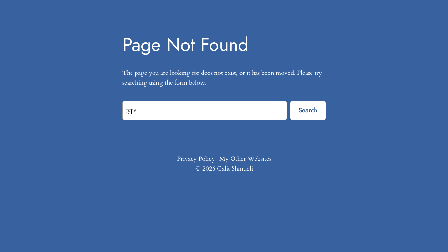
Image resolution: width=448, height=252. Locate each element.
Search (307, 110)
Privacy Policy (196, 159)
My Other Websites (245, 159)
